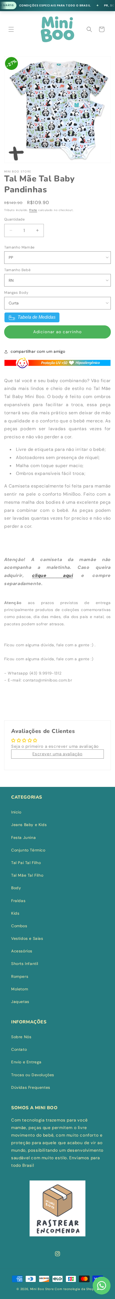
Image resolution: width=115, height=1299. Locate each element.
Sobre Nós (21, 1036)
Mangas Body (16, 292)
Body (16, 887)
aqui (64, 575)
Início (16, 812)
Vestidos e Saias (27, 938)
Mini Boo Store (42, 1289)
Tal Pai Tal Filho (26, 862)
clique (43, 575)
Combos (19, 925)
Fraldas (18, 900)
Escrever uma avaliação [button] (57, 754)
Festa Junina (23, 837)
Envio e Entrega (26, 1061)
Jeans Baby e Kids (29, 824)
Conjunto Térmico (28, 850)
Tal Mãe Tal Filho (27, 875)
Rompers (19, 976)
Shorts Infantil (24, 963)
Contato (19, 1049)
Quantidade (14, 219)
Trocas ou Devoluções (32, 1074)
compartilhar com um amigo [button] (38, 351)
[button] (11, 29)
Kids (15, 913)
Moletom (19, 989)
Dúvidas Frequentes (30, 1087)
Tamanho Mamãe (19, 247)
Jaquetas (20, 1001)
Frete (33, 210)
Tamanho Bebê (17, 270)
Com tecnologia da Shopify (77, 1289)
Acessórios (21, 950)
